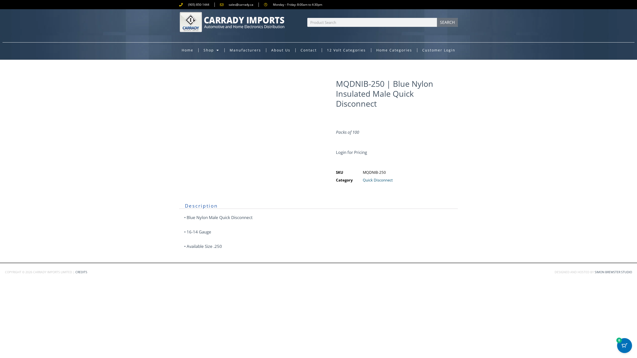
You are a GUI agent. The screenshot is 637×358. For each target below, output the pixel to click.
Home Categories (394, 50)
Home (187, 50)
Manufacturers (245, 50)
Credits (81, 272)
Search (447, 22)
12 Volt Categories (346, 50)
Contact (309, 50)
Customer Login (438, 50)
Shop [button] (209, 50)
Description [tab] (201, 206)
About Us (280, 50)
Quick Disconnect (378, 180)
